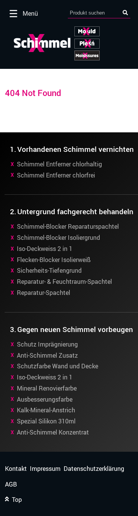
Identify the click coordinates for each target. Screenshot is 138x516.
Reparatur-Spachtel (43, 292)
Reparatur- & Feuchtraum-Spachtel (64, 281)
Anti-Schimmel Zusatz (47, 355)
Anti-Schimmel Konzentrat (53, 432)
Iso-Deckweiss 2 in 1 (44, 248)
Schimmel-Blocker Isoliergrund (58, 237)
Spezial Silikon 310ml (46, 421)
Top (15, 500)
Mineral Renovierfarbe (47, 388)
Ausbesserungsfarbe (44, 399)
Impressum (45, 469)
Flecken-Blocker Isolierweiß (54, 260)
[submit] (125, 13)
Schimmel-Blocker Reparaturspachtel (68, 226)
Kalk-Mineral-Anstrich (46, 410)
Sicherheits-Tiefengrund (49, 270)
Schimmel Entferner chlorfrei (56, 175)
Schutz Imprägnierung (47, 344)
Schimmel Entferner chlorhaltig (59, 164)
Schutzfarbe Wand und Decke (57, 366)
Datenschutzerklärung (94, 469)
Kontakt (16, 469)
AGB (11, 484)
